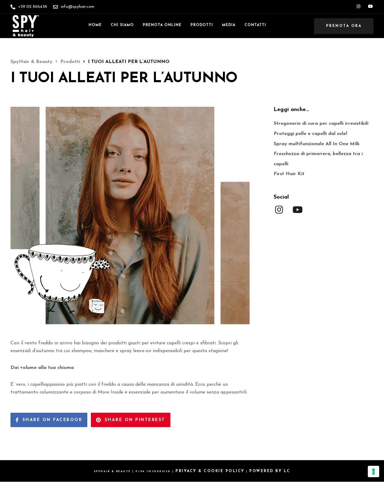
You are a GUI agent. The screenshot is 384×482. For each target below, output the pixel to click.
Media (229, 25)
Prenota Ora (344, 26)
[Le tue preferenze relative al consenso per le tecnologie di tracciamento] (373, 471)
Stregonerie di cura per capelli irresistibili (321, 123)
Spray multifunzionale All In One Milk (317, 144)
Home (95, 25)
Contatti (255, 25)
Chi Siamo (122, 25)
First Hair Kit (289, 174)
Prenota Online (162, 25)
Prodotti (201, 25)
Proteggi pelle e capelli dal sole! (310, 133)
